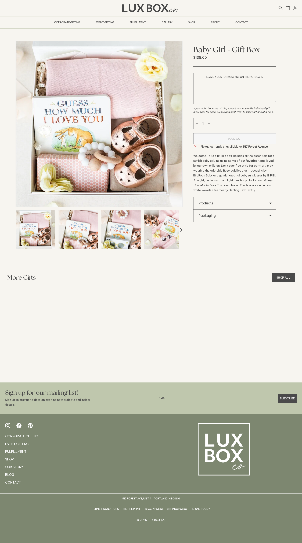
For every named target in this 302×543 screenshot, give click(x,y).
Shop (191, 22)
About (215, 22)
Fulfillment (138, 22)
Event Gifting (105, 22)
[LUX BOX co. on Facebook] (18, 425)
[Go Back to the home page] (224, 449)
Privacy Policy (153, 508)
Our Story (14, 467)
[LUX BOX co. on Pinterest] (30, 425)
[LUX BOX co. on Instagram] (7, 425)
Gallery (167, 22)
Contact (241, 22)
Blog (9, 475)
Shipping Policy (177, 508)
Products (205, 203)
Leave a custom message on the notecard (234, 77)
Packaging (207, 215)
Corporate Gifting (67, 22)
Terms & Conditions (105, 508)
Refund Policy (200, 508)
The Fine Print (131, 508)
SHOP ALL (283, 277)
